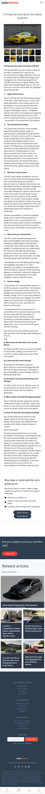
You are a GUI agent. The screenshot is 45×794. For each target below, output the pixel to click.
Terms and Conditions (22, 721)
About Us (22, 706)
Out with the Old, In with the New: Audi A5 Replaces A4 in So (22, 333)
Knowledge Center (22, 723)
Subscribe (31, 739)
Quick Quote (22, 512)
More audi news (9, 572)
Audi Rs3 (24, 331)
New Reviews (22, 686)
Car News (22, 693)
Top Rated (22, 691)
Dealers (22, 711)
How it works (22, 708)
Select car (9, 553)
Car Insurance (22, 728)
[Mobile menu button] (40, 2)
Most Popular (22, 688)
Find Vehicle (22, 516)
